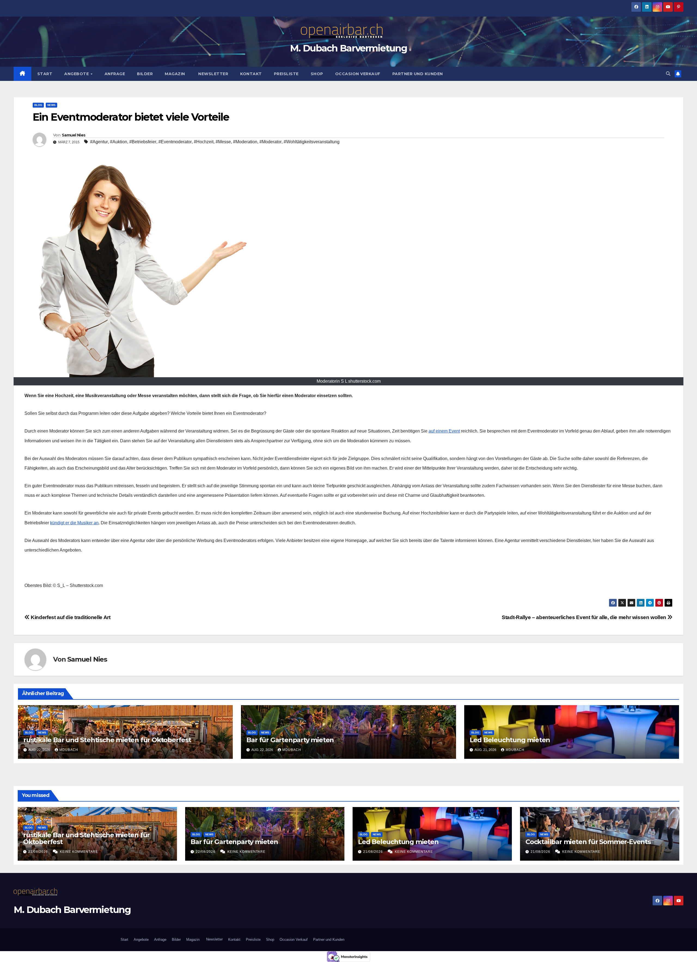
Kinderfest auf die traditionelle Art (70, 617)
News (51, 104)
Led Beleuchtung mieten (510, 740)
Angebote (77, 73)
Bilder (145, 73)
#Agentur (99, 141)
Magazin (175, 73)
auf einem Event (444, 431)
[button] (668, 73)
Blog (38, 104)
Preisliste (286, 73)
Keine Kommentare (79, 852)
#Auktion (118, 141)
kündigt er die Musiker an (74, 522)
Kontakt (251, 73)
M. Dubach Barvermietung (348, 48)
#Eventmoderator (175, 141)
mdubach (68, 750)
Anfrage (115, 73)
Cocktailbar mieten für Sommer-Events (588, 842)
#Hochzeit (203, 141)
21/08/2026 (373, 852)
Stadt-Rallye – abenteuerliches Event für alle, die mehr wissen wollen (584, 617)
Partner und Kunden (417, 73)
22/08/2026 (38, 852)
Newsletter (212, 73)
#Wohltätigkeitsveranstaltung (312, 141)
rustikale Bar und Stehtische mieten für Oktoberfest (107, 740)
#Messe (223, 141)
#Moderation (245, 141)
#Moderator (270, 141)
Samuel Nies (73, 135)
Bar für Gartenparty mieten (290, 740)
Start (45, 73)
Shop (317, 73)
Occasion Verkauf (357, 73)
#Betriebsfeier (142, 141)
